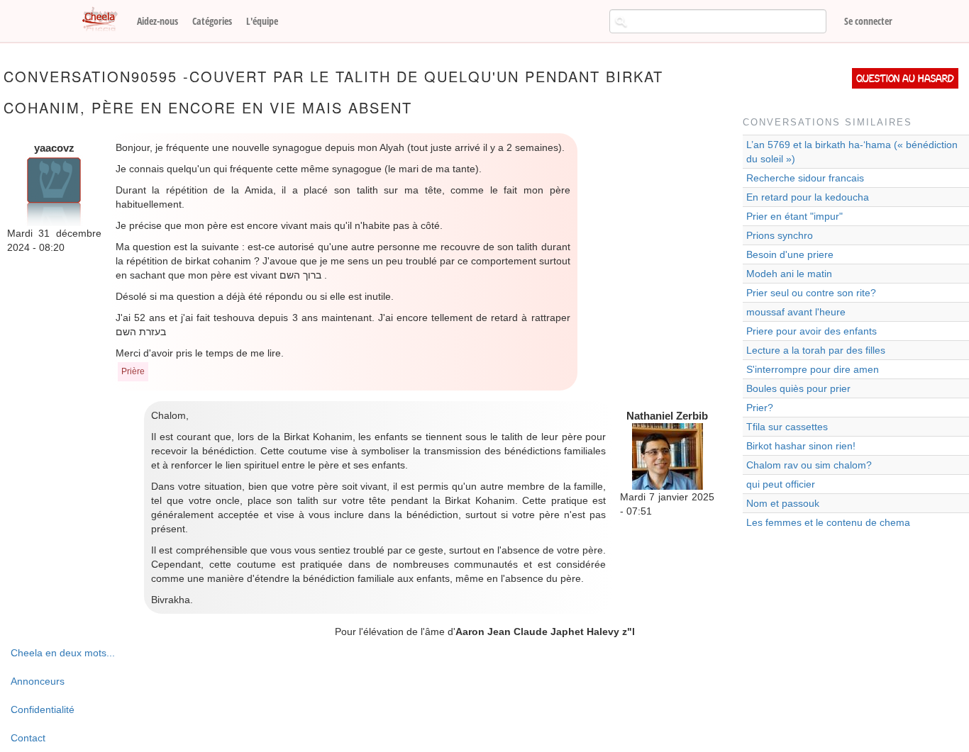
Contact (28, 737)
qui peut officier (780, 484)
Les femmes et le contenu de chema (828, 522)
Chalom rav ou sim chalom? (809, 465)
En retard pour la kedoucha (807, 197)
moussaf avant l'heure (796, 312)
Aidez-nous (157, 21)
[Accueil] (105, 20)
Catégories (212, 21)
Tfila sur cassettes (787, 426)
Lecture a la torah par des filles (815, 350)
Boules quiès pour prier (798, 388)
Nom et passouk (782, 503)
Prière (133, 371)
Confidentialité (42, 709)
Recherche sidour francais (805, 178)
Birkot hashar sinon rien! (801, 445)
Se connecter (868, 21)
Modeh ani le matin (789, 273)
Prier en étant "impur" (794, 216)
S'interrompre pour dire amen (812, 369)
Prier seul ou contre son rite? (811, 292)
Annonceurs (38, 681)
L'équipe (262, 21)
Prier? (759, 407)
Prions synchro (779, 235)
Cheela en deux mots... (63, 652)
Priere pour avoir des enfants (811, 331)
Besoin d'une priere (790, 254)
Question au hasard (905, 78)
